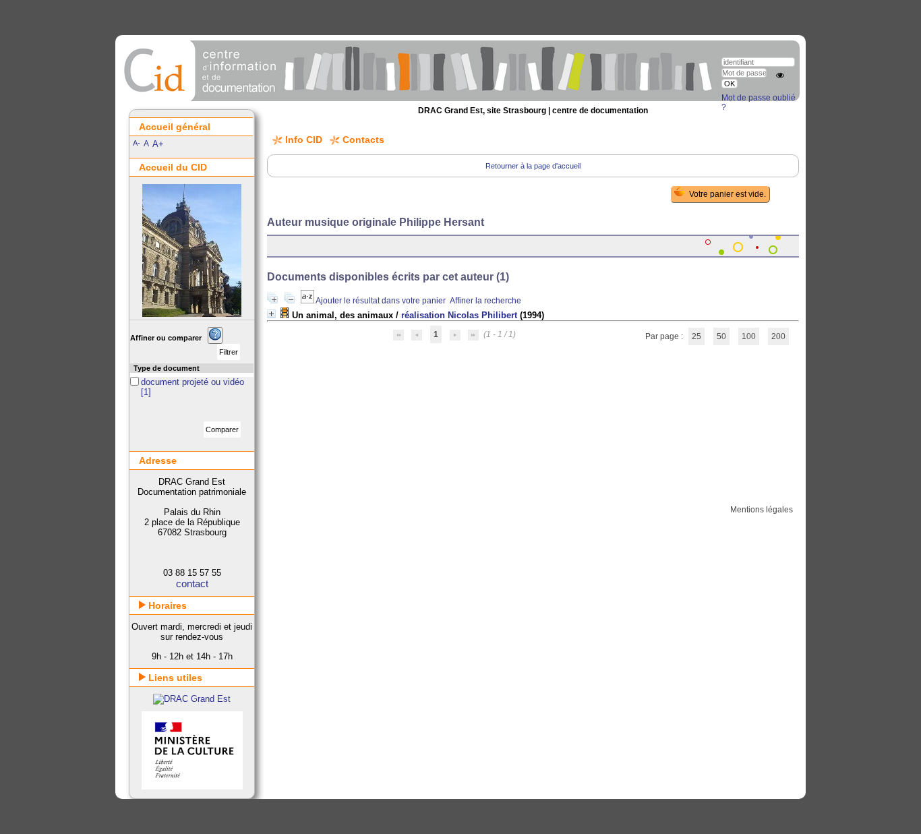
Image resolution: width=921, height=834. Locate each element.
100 (749, 336)
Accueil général (174, 126)
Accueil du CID (173, 167)
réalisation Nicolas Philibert (459, 315)
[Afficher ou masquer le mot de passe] (780, 75)
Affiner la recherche (485, 300)
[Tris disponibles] (308, 300)
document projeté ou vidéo (192, 382)
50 (721, 336)
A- (136, 143)
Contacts (363, 139)
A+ (158, 144)
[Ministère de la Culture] (192, 786)
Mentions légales (761, 509)
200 (778, 336)
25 (696, 336)
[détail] (271, 313)
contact (192, 583)
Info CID (303, 139)
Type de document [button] (166, 368)
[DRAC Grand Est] (192, 699)
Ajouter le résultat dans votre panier (381, 300)
